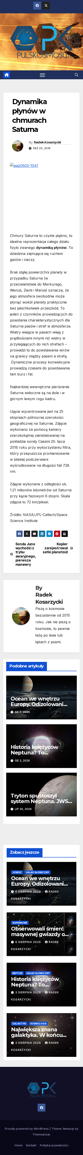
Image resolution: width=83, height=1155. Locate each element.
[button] (76, 75)
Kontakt (31, 1145)
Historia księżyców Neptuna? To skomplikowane (34, 752)
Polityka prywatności (54, 1145)
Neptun (17, 973)
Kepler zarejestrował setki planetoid (55, 548)
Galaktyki (19, 1023)
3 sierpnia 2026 (28, 992)
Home (19, 1145)
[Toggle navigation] (42, 75)
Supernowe (19, 922)
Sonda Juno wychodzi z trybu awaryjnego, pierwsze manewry (25, 554)
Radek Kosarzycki (47, 142)
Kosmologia (38, 1023)
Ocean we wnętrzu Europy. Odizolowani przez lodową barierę (38, 704)
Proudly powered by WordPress (27, 1128)
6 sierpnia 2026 (28, 891)
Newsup (68, 1128)
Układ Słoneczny (37, 872)
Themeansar (41, 1134)
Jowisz (17, 872)
